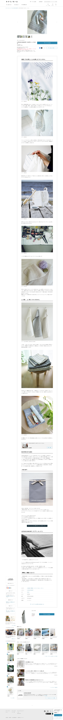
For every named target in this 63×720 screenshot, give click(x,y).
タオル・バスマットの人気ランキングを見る (51, 656)
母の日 (28, 592)
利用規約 (10, 717)
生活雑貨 (28, 588)
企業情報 (7, 717)
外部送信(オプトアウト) (21, 717)
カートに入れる (47, 614)
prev (18, 22)
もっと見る (45, 695)
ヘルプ (18, 712)
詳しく (49, 447)
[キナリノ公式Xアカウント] (51, 711)
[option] (37, 22)
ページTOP (32, 705)
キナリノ (7, 712)
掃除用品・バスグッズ (34, 588)
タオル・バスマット (41, 588)
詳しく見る (14, 625)
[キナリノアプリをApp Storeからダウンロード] (48, 714)
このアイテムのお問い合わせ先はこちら (38, 604)
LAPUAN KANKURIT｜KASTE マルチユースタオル (36, 443)
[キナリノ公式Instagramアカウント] (48, 711)
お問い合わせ (19, 713)
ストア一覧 (13, 712)
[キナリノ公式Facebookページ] (45, 711)
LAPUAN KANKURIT (22, 40)
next (56, 22)
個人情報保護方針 (14, 717)
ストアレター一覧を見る (54, 687)
